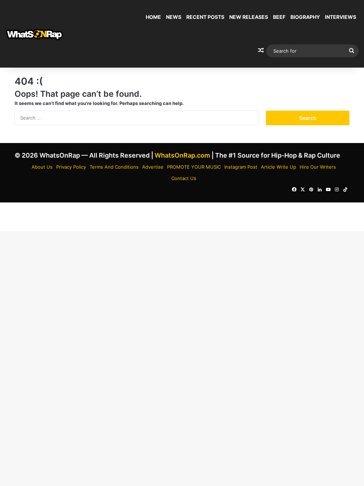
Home (153, 17)
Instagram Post (240, 167)
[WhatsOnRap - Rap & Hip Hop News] (34, 34)
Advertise (153, 167)
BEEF (279, 17)
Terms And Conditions (114, 167)
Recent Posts (205, 17)
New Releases (248, 17)
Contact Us (183, 178)
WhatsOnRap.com (182, 155)
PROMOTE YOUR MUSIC (194, 167)
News (173, 17)
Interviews (340, 17)
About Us (42, 167)
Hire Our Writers (318, 167)
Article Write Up (278, 167)
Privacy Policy (71, 167)
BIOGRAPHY (305, 17)
